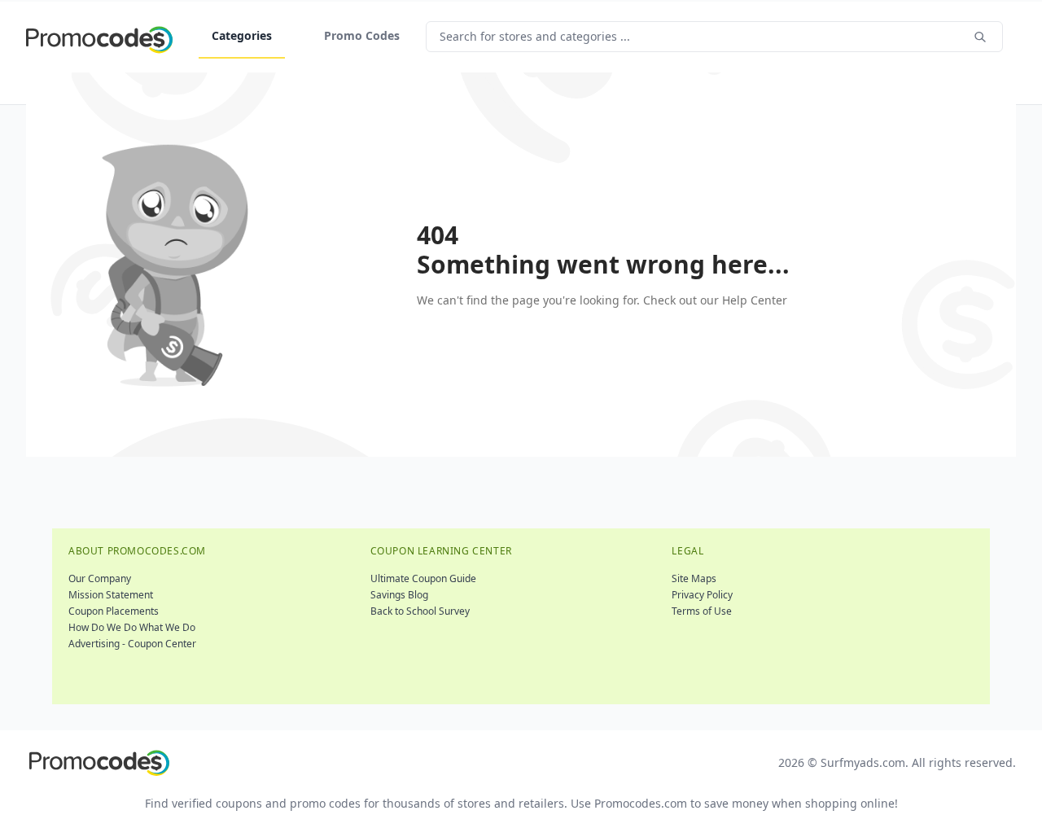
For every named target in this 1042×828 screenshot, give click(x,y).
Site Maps (694, 578)
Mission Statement (110, 595)
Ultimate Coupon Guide (423, 578)
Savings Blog (399, 595)
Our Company (99, 578)
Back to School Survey (420, 611)
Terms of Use (702, 611)
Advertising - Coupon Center (132, 644)
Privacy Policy (702, 595)
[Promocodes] (99, 37)
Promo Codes (362, 35)
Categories (242, 35)
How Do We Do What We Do (131, 627)
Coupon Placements (113, 611)
